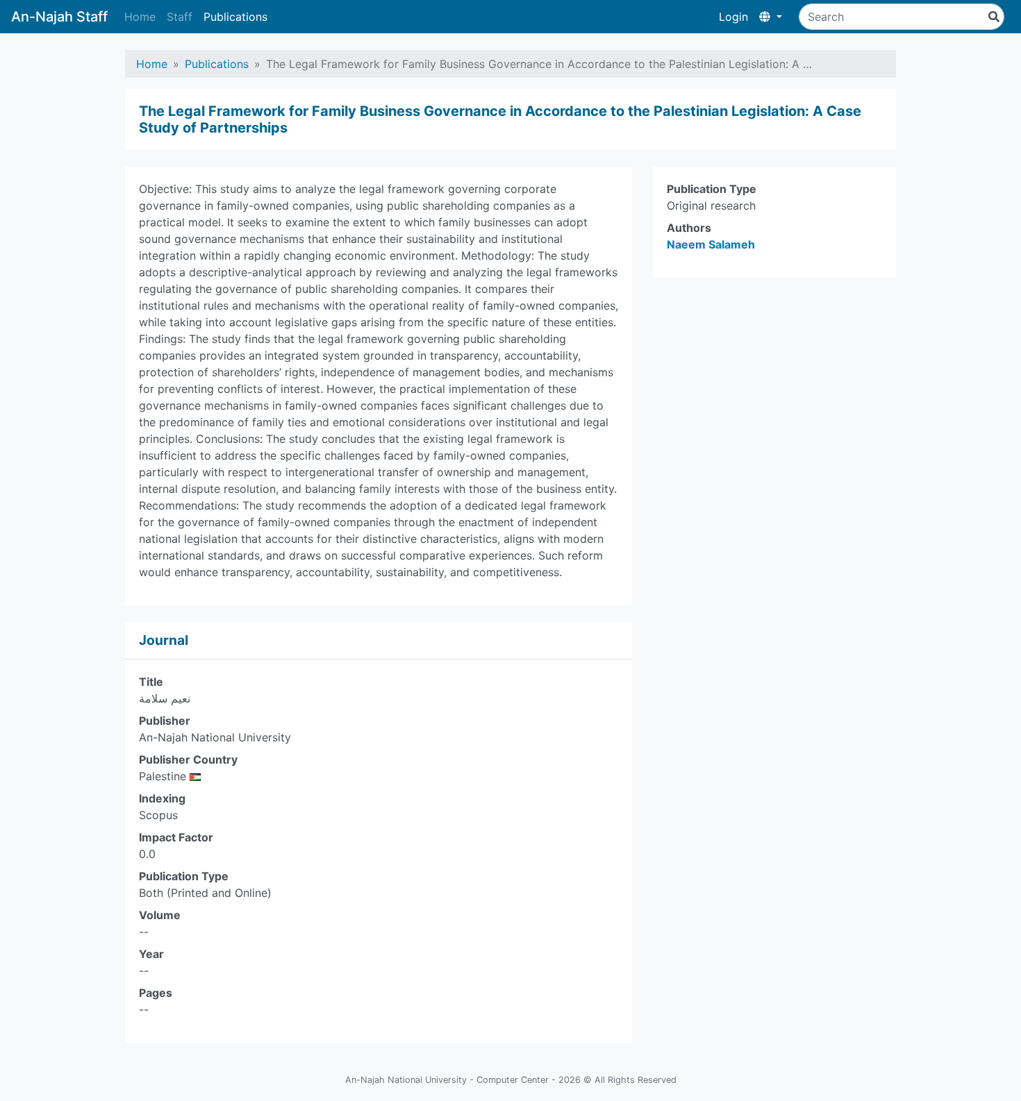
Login (733, 17)
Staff (179, 17)
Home (140, 17)
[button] (771, 17)
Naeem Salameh (711, 244)
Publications (235, 17)
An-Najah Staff (59, 16)
